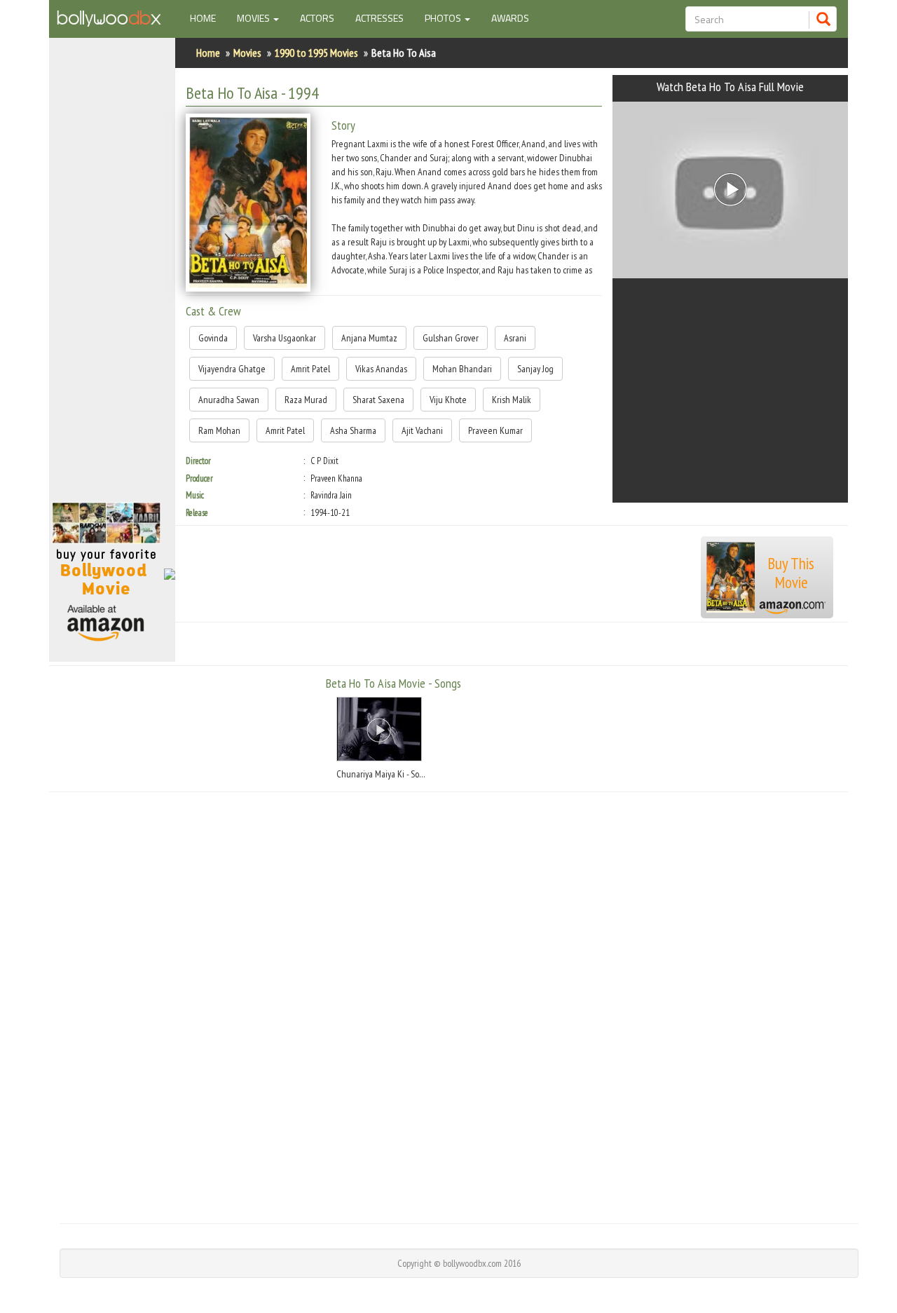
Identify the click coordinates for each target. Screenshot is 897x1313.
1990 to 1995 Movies (316, 53)
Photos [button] (444, 18)
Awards (510, 18)
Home (208, 17)
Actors (317, 18)
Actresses (379, 18)
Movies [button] (254, 18)
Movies (247, 53)
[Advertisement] (112, 276)
